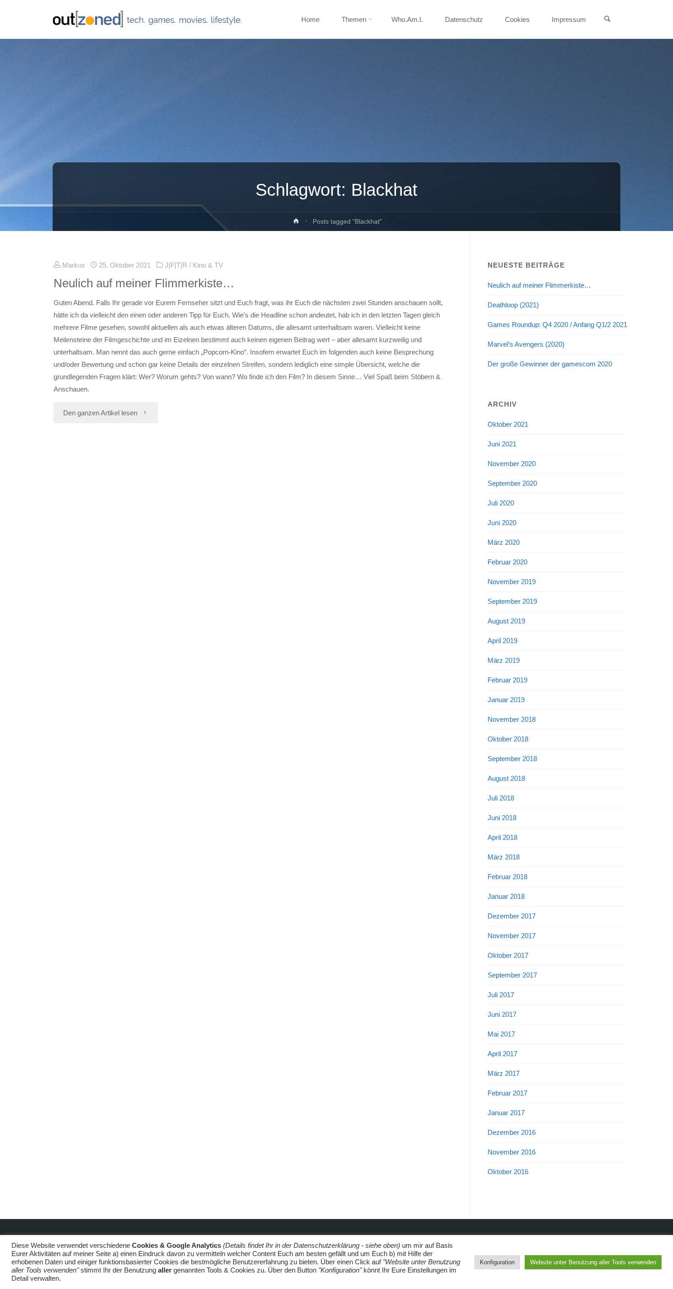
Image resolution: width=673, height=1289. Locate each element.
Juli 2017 (501, 995)
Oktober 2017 (508, 955)
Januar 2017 (506, 1113)
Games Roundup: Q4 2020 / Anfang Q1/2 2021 (557, 324)
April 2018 (502, 837)
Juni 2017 (502, 1014)
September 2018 (512, 759)
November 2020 (512, 463)
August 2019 (506, 621)
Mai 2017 (501, 1034)
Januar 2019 (506, 700)
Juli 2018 (501, 798)
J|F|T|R (176, 265)
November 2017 (512, 936)
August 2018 (506, 778)
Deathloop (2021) (513, 305)
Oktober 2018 (508, 739)
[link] (607, 19)
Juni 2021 (502, 444)
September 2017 (512, 975)
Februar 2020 (507, 562)
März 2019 (504, 660)
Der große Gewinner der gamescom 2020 (550, 364)
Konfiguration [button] (497, 1262)
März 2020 (504, 542)
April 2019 (502, 640)
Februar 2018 (507, 877)
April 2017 (502, 1054)
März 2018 (504, 857)
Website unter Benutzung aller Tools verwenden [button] (593, 1262)
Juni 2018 (502, 818)
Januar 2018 (506, 896)
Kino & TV (208, 265)
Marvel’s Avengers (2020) (526, 344)
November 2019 (512, 581)
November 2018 (512, 719)
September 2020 (512, 483)
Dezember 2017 (512, 916)
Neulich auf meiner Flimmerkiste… (144, 283)
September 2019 (512, 601)
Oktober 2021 (508, 424)
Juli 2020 (501, 503)
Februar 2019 (507, 680)
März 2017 (504, 1073)
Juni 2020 (502, 522)
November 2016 (512, 1152)
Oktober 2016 (508, 1172)
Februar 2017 (507, 1093)
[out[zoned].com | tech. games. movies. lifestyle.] (147, 19)
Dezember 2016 (512, 1132)
